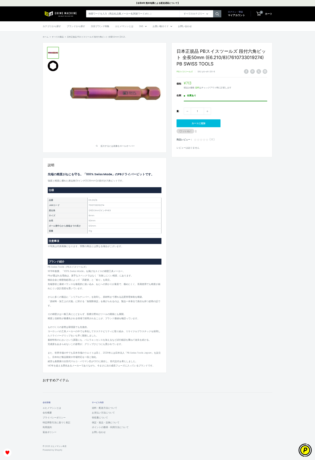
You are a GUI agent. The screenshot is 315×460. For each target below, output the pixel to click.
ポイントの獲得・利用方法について (110, 427)
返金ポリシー (49, 432)
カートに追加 (198, 123)
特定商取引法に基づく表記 (56, 422)
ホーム (46, 36)
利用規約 (47, 427)
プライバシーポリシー (54, 417)
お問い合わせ (185, 26)
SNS (141, 26)
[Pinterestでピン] (252, 71)
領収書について (100, 417)
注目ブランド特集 (100, 26)
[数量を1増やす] (207, 111)
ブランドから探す (76, 26)
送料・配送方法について (104, 408)
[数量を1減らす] (187, 111)
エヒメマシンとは (124, 26)
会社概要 (47, 412)
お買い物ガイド (161, 26)
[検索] (217, 14)
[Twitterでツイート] (258, 71)
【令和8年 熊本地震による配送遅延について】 (157, 3)
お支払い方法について (103, 412)
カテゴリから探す (52, 26)
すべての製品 (58, 36)
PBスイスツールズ (185, 71)
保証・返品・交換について (105, 422)
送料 (197, 87)
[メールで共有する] (265, 71)
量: (178, 111)
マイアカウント (236, 15)
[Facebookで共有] (246, 71)
